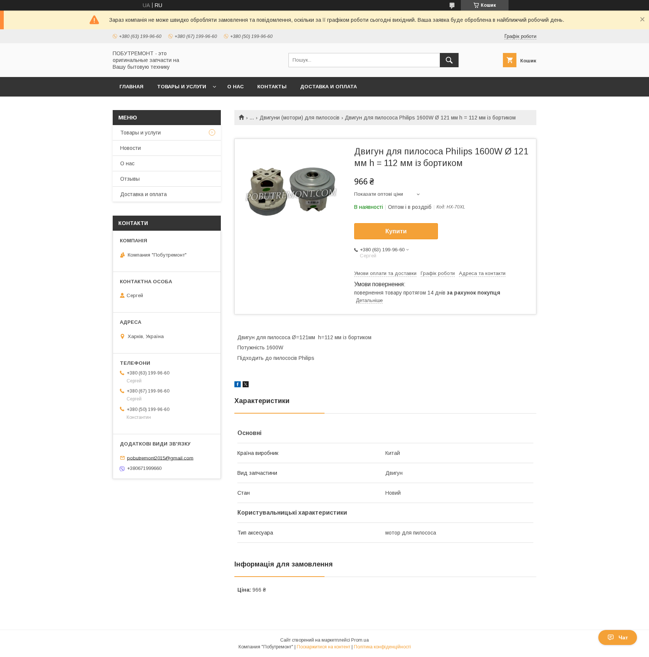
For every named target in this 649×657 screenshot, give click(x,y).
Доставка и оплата (328, 86)
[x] (246, 385)
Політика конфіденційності (382, 646)
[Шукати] (449, 60)
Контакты (272, 86)
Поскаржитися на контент (323, 646)
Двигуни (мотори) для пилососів (300, 118)
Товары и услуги (181, 86)
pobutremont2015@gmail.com (160, 458)
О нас (235, 86)
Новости (130, 148)
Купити (396, 231)
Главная (131, 86)
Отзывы (130, 179)
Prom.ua (360, 640)
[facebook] (237, 385)
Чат (623, 637)
